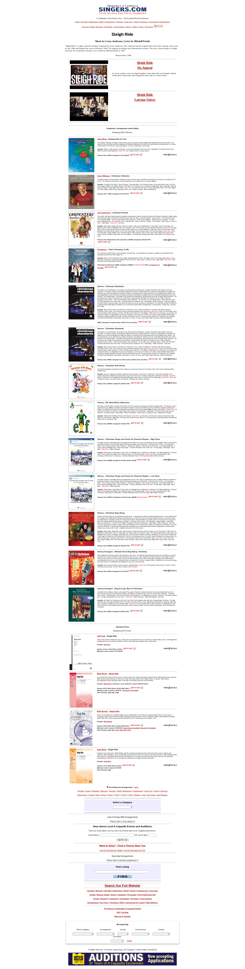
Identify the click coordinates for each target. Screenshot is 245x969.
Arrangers (135, 899)
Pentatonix (102, 249)
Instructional (153, 22)
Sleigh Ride (145, 63)
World (101, 22)
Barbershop (93, 22)
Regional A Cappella (122, 916)
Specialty (112, 791)
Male (97, 795)
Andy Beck (102, 139)
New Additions (152, 903)
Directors (104, 899)
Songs (141, 27)
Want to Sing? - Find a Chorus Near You (122, 845)
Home (77, 22)
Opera (92, 27)
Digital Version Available (131, 728)
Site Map (124, 912)
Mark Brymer (102, 711)
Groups (96, 899)
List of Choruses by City (134, 850)
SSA (113, 692)
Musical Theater (103, 895)
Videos (134, 27)
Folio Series (151, 795)
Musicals (99, 27)
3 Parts (123, 795)
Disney (128, 27)
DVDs (122, 903)
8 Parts (103, 795)
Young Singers (119, 27)
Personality (108, 27)
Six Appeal (144, 68)
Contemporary (110, 22)
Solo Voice (104, 903)
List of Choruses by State (111, 850)
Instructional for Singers (135, 903)
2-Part (117, 730)
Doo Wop (84, 22)
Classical (85, 27)
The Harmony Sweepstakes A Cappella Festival (122, 909)
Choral (136, 22)
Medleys (137, 795)
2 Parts (130, 795)
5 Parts (116, 795)
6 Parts (110, 795)
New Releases (162, 795)
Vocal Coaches (146, 899)
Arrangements (164, 22)
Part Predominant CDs (147, 895)
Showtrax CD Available (130, 690)
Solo (143, 795)
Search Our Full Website (122, 885)
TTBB (117, 692)
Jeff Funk (101, 636)
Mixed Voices (82, 795)
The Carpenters (104, 213)
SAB (109, 692)
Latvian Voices (144, 100)
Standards (95, 791)
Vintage (92, 895)
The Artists (149, 27)
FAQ (118, 912)
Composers (113, 899)
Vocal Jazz (128, 22)
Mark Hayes (102, 674)
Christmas (144, 22)
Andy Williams (103, 176)
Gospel (87, 791)
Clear (129, 941)
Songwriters (124, 899)
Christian (119, 22)
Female (91, 795)
